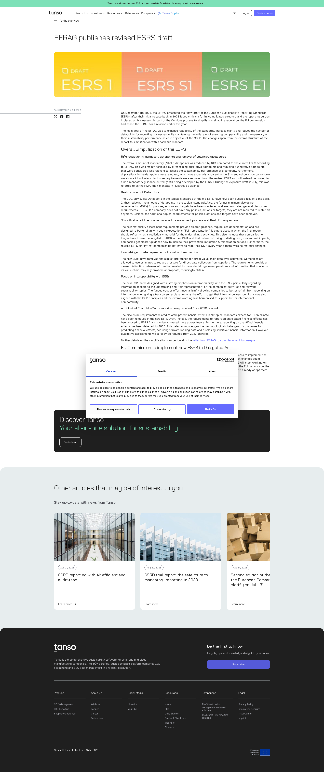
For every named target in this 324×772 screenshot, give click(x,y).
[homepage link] (108, 648)
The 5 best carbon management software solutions (213, 707)
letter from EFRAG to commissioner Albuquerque (224, 340)
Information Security (249, 709)
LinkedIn (132, 704)
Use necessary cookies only (113, 409)
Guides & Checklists (175, 718)
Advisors (95, 704)
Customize (160, 409)
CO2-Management (64, 704)
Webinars (169, 722)
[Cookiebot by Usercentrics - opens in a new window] (219, 360)
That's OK (211, 409)
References (132, 13)
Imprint (242, 718)
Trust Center (244, 713)
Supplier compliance (64, 713)
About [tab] (212, 371)
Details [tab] (162, 371)
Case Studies (172, 713)
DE (234, 13)
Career (94, 713)
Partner (95, 709)
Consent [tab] (111, 371)
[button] (82, 13)
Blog (167, 709)
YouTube (132, 709)
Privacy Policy (245, 704)
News (168, 704)
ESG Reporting (61, 709)
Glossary (169, 727)
